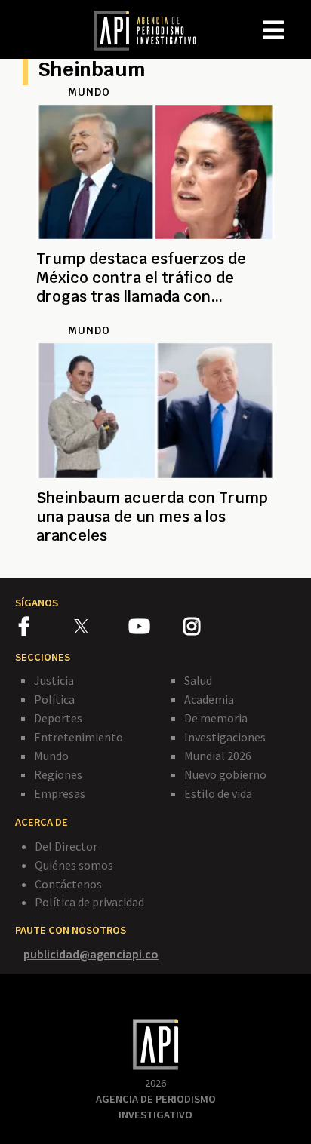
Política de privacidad (89, 901)
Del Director (66, 846)
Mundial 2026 (217, 755)
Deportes (58, 717)
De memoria (216, 717)
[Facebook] (46, 628)
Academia (209, 699)
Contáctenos (68, 883)
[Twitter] (100, 625)
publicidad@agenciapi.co (91, 954)
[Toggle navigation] (299, 18)
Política (54, 699)
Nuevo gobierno (225, 774)
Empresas (59, 793)
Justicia (54, 680)
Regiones (58, 774)
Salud (198, 680)
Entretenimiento (78, 736)
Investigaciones (225, 736)
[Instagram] (209, 628)
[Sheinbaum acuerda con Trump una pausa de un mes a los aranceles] (155, 553)
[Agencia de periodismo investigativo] (152, 29)
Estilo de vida (218, 793)
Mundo (51, 755)
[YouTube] (155, 628)
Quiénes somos (74, 865)
